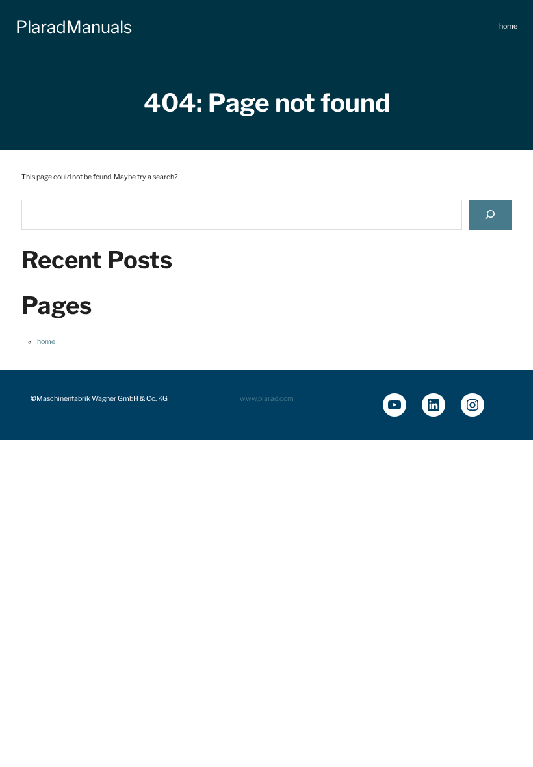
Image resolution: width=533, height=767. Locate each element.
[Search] (490, 215)
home (46, 341)
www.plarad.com (267, 399)
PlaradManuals (74, 27)
